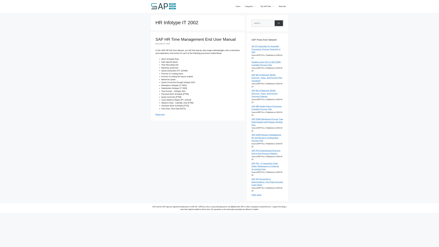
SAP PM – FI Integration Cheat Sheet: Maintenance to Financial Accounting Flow (265, 166)
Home (238, 6)
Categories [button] (249, 6)
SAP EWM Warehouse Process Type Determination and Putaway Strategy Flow (267, 122)
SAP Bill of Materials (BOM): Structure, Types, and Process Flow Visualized (267, 78)
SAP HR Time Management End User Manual (195, 39)
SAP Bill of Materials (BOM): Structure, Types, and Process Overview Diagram (265, 94)
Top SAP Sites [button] (265, 6)
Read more (160, 114)
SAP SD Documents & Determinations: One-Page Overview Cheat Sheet (267, 182)
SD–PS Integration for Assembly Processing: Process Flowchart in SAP (266, 49)
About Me (282, 6)
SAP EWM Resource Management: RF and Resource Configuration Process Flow (266, 138)
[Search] (279, 23)
